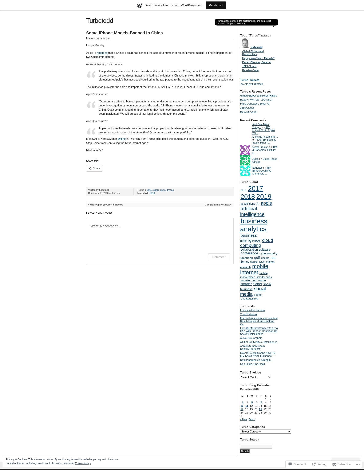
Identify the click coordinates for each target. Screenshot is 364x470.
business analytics (253, 225)
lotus (262, 261)
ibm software (249, 261)
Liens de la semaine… (265, 136)
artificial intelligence (252, 211)
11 (246, 405)
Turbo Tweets (250, 80)
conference (249, 253)
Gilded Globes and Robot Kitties (253, 53)
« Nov (243, 419)
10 (242, 405)
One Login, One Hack (252, 364)
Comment (219, 257)
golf (257, 257)
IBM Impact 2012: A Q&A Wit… (263, 130)
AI (258, 203)
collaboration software (255, 249)
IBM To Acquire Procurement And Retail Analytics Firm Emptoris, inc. (259, 321)
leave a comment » (98, 38)
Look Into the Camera (252, 310)
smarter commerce (253, 280)
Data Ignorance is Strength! (255, 360)
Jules (255, 158)
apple (156, 190)
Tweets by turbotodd (251, 84)
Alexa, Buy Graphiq (251, 338)
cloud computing (256, 243)
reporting (102, 52)
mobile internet (254, 269)
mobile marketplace (254, 275)
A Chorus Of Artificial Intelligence (258, 342)
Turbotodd (99, 20)
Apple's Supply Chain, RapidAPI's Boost (252, 347)
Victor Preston (260, 147)
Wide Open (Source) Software (106, 204)
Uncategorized (249, 298)
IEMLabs (257, 167)
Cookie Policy (83, 463)
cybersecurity (268, 253)
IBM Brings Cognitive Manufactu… (261, 170)
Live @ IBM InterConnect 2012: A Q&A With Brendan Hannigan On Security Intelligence (259, 331)
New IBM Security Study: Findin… (264, 141)
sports (258, 294)
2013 (243, 190)
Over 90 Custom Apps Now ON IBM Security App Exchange (257, 354)
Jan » (252, 419)
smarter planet (251, 284)
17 (242, 409)
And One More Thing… (260, 126)
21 (260, 409)
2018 (149, 190)
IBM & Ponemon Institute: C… (264, 150)
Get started (216, 5)
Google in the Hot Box (217, 204)
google (265, 257)
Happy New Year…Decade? (258, 58)
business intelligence (250, 238)
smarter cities (264, 277)
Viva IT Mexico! (248, 314)
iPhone (170, 190)
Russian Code (250, 70)
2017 (255, 188)
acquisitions (248, 203)
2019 (264, 196)
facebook (247, 257)
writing (122, 138)
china (163, 190)
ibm (273, 257)
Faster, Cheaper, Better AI (256, 62)
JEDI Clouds (249, 66)
